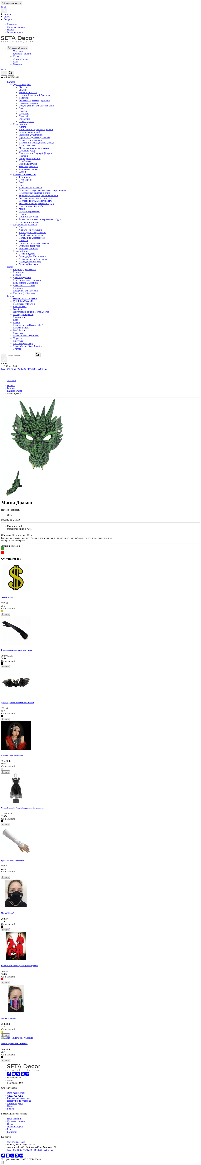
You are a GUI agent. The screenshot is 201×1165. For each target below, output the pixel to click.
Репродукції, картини (29, 158)
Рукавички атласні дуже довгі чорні (16, 650)
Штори (22, 171)
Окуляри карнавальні (29, 211)
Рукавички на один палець (12, 860)
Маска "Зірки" (7, 913)
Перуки (22, 214)
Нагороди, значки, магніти (32, 232)
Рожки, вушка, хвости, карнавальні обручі (40, 219)
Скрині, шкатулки (28, 164)
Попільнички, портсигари (32, 238)
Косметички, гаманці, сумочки (34, 100)
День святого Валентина (25, 282)
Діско (15, 319)
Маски (22, 208)
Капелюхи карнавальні (30, 187)
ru (5, 6)
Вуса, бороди (25, 179)
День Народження (22, 277)
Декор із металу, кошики (31, 140)
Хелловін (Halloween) (24, 293)
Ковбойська (19, 330)
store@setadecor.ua (16, 1142)
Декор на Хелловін (28, 264)
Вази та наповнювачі (29, 132)
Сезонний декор (21, 251)
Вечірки (8, 19)
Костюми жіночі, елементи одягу (35, 201)
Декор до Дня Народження (32, 256)
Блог (15, 61)
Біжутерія (23, 87)
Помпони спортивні (29, 216)
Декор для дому (21, 124)
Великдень (18, 272)
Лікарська (18, 333)
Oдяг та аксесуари (22, 84)
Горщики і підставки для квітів (34, 137)
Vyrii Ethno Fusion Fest (24, 301)
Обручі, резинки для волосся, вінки (36, 105)
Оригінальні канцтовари (31, 235)
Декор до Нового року (30, 261)
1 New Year (24, 177)
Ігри (21, 227)
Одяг (21, 108)
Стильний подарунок (29, 245)
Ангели (22, 127)
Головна (11, 385)
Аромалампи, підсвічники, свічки (36, 129)
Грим (21, 185)
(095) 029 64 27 (39, 369)
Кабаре (16, 322)
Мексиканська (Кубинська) (26, 335)
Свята (7, 16)
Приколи (23, 240)
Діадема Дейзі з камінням (12, 755)
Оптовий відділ (15, 32)
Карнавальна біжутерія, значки (34, 193)
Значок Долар (7, 597)
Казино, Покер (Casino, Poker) (28, 325)
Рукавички (24, 119)
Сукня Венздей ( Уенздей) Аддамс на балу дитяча (22, 808)
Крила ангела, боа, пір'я (31, 206)
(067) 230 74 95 (24, 369)
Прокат (10, 29)
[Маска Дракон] (37, 469)
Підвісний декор (27, 150)
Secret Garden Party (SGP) (25, 298)
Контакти (18, 64)
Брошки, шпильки (28, 92)
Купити (5, 614)
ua (2, 6)
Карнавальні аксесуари (24, 174)
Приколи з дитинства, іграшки (34, 243)
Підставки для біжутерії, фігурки (35, 153)
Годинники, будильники (31, 134)
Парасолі (23, 116)
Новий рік (18, 288)
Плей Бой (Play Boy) (23, 343)
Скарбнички (25, 161)
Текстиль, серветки (28, 166)
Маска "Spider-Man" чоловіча (14, 1044)
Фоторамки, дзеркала (29, 169)
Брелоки (23, 90)
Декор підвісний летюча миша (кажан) (17, 702)
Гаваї (21, 182)
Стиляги (17, 349)
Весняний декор (27, 253)
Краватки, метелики (29, 103)
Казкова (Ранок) (21, 327)
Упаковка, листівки (28, 248)
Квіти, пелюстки (27, 145)
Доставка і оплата (16, 27)
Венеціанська (19, 306)
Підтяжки (24, 113)
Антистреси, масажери (30, 230)
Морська (17, 338)
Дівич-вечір (19, 317)
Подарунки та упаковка (25, 224)
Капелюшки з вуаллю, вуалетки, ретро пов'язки (43, 190)
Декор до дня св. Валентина (33, 259)
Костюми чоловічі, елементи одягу (36, 203)
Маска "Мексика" (9, 1018)
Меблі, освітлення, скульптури (34, 148)
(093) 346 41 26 (8, 369)
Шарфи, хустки (26, 121)
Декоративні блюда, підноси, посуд (36, 142)
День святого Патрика (24, 285)
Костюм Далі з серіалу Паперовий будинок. (19, 966)
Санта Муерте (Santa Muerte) (27, 346)
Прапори (23, 156)
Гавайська (18, 309)
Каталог (8, 14)
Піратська (18, 341)
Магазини (12, 24)
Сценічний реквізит (29, 222)
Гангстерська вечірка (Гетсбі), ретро (31, 312)
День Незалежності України (27, 280)
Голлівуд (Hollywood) (23, 314)
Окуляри (23, 111)
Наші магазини (14, 1118)
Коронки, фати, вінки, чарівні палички (38, 195)
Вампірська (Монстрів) (24, 304)
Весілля (17, 275)
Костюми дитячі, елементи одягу (35, 198)
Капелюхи (24, 97)
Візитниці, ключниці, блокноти (34, 95)
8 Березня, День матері (24, 269)
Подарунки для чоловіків (25, 290)
